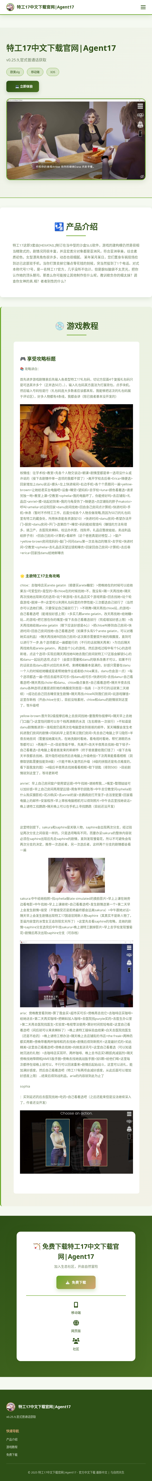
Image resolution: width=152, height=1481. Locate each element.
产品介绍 (11, 1439)
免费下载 (11, 1455)
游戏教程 (11, 1447)
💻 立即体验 (24, 86)
